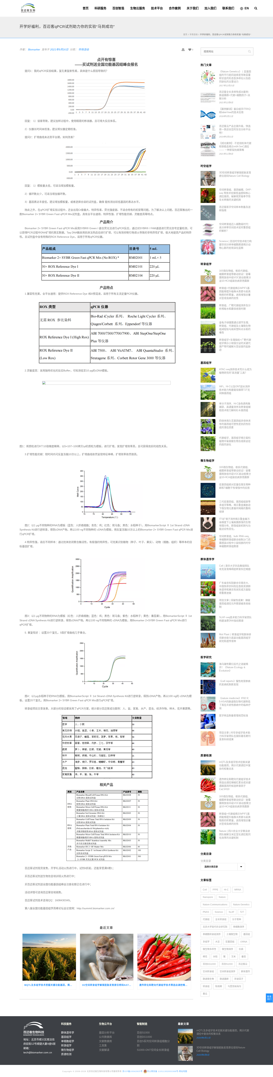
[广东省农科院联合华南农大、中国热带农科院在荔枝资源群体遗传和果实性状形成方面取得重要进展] (208, 588)
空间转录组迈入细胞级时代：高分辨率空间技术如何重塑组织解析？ (235, 227)
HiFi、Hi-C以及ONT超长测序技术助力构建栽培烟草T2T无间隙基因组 (234, 390)
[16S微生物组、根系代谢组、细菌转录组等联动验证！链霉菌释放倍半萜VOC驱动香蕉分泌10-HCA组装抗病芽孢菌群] (208, 276)
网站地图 (183, 1071)
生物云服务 (137, 8)
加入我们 (210, 8)
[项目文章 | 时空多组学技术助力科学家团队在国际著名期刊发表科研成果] (208, 738)
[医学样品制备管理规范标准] (208, 721)
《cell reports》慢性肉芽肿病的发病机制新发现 (234, 683)
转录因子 (238, 979)
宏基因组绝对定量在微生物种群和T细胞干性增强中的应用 (235, 486)
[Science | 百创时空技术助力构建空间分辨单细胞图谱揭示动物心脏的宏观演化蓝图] (208, 247)
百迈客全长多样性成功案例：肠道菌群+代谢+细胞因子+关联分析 (235, 95)
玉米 (233, 956)
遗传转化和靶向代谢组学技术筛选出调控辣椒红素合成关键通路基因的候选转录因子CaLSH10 (165, 985)
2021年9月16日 (59, 49)
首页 (86, 8)
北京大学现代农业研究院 (215, 927)
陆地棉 (218, 986)
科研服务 (100, 8)
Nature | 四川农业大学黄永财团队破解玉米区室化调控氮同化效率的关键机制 (235, 834)
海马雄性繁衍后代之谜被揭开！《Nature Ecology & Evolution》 (233, 667)
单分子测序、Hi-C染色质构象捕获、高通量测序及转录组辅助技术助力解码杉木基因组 (235, 407)
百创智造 (118, 8)
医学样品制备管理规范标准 (233, 715)
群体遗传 (245, 971)
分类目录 (206, 860)
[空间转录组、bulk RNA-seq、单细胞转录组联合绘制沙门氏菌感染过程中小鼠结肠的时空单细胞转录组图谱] (208, 542)
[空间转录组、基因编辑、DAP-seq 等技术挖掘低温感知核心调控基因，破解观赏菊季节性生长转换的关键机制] (208, 195)
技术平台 (157, 8)
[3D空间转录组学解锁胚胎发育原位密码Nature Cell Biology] (107, 957)
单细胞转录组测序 (212, 934)
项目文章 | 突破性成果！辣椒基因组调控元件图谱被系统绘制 (235, 603)
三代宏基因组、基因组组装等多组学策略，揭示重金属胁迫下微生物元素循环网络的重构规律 (235, 506)
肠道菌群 (224, 979)
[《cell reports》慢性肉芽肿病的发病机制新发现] (208, 686)
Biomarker (34, 49)
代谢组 (206, 919)
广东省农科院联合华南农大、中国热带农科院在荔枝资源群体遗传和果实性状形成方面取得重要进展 (235, 587)
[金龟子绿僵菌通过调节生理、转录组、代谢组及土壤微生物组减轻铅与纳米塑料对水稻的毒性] (208, 328)
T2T (242, 912)
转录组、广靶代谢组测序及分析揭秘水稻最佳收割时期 (235, 307)
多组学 (206, 941)
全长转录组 (220, 919)
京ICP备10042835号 (132, 1071)
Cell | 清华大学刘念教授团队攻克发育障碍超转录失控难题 (235, 567)
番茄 (243, 956)
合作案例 (175, 8)
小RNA (243, 941)
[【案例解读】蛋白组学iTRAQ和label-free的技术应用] (208, 114)
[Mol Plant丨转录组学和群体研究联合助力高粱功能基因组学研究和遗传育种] (208, 640)
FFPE (215, 889)
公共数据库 (105, 1036)
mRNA (237, 889)
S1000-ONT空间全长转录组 (153, 1049)
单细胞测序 (238, 927)
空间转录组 (208, 971)
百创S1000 (227, 964)
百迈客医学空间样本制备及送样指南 (235, 209)
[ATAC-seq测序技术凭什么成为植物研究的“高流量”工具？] (208, 375)
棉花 (205, 956)
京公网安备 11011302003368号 (162, 1071)
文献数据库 (105, 1041)
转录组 (206, 986)
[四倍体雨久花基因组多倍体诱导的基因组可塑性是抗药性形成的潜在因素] (208, 426)
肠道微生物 (208, 979)
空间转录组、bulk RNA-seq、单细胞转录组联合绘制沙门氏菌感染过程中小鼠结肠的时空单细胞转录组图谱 (235, 541)
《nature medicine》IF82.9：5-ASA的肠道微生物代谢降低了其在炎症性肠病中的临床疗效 (235, 703)
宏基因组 (229, 941)
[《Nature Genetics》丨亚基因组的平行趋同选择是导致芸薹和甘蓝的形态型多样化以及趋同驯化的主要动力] (208, 77)
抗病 (241, 949)
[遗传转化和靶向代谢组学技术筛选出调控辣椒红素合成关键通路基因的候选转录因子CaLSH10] (164, 957)
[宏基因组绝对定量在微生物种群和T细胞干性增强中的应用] (208, 490)
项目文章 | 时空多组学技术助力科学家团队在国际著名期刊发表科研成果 (235, 736)
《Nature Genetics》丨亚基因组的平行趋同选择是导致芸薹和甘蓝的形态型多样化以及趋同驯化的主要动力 (235, 76)
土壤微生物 (232, 934)
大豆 (217, 941)
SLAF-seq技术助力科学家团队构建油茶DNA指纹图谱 (235, 619)
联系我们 (228, 8)
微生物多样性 (209, 949)
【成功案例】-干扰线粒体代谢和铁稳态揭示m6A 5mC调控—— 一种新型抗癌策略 (235, 146)
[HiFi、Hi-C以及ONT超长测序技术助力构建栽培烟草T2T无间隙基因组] (208, 392)
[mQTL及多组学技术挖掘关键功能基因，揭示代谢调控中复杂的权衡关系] (49, 957)
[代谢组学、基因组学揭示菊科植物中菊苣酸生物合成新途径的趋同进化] (208, 443)
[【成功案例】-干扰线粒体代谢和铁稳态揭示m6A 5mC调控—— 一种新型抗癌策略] (208, 149)
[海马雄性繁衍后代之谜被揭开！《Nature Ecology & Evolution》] (208, 669)
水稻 (215, 956)
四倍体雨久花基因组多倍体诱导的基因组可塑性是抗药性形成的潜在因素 (235, 424)
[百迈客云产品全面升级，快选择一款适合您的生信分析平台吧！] (208, 131)
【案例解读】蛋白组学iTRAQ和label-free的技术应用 (235, 111)
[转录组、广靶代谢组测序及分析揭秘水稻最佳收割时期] (208, 311)
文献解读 (104, 1049)
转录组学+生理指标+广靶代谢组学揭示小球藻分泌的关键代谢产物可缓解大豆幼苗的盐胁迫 (235, 344)
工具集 (103, 1045)
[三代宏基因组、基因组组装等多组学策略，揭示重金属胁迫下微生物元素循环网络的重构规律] (208, 507)
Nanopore (208, 897)
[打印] (183, 49)
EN (247, 8)
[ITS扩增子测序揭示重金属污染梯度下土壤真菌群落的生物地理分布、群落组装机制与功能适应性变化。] (208, 524)
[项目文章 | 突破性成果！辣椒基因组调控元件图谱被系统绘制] (208, 606)
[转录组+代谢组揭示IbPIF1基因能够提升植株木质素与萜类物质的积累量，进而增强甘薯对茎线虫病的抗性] (208, 293)
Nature (222, 897)
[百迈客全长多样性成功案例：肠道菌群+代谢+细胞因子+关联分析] (208, 97)
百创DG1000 (209, 964)
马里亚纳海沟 (234, 986)
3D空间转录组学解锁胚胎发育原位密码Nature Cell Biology (108, 985)
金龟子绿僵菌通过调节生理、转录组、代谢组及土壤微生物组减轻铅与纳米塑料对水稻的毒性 (235, 327)
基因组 (246, 934)
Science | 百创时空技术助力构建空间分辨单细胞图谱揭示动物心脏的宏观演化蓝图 (235, 244)
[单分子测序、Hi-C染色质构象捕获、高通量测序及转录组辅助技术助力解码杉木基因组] (208, 409)
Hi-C (226, 889)
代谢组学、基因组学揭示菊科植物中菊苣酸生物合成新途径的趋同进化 (235, 441)
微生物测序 (227, 949)
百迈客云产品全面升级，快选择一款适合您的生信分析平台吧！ (235, 129)
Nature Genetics (241, 904)
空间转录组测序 (227, 971)
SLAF (231, 912)
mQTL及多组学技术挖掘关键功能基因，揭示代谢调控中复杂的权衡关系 (50, 985)
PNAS (206, 912)
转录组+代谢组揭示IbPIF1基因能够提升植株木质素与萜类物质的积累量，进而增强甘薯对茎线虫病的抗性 (235, 293)
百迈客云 (242, 964)
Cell (205, 889)
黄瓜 (205, 994)
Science (219, 912)
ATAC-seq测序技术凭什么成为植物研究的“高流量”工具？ (235, 371)
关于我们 (193, 8)
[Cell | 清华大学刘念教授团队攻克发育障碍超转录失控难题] (208, 571)
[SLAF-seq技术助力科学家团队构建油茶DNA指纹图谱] (208, 623)
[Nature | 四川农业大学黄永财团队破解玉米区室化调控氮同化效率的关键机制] (208, 836)
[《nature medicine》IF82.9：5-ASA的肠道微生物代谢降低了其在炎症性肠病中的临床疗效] (208, 704)
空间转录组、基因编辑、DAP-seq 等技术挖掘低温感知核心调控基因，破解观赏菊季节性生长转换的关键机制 (235, 194)
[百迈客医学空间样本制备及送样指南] (208, 212)
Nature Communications (215, 904)
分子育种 (236, 919)
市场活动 (194, 34)
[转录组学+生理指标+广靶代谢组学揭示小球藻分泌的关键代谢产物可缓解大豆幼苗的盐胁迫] (208, 345)
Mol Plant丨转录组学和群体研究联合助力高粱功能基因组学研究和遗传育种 (235, 637)
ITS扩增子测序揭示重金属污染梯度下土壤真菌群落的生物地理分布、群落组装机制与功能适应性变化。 (235, 523)
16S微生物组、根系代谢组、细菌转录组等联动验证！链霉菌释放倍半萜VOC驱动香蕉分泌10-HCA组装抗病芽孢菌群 (235, 275)
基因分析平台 (107, 1032)
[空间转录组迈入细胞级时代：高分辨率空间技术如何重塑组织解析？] (208, 229)
